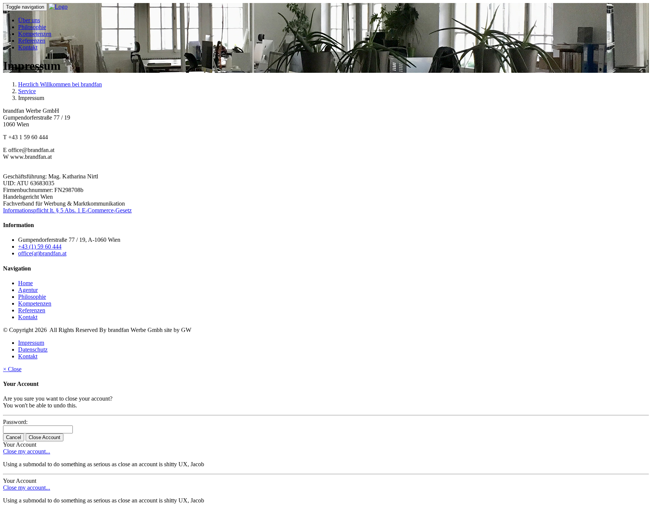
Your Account (19, 444)
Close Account (44, 437)
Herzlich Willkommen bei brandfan (60, 84)
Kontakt (27, 47)
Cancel (13, 437)
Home (25, 283)
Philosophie (32, 27)
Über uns (29, 20)
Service (27, 91)
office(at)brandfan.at (42, 253)
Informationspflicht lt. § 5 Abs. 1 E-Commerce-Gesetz (67, 210)
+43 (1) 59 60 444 (40, 246)
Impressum (31, 342)
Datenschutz (33, 349)
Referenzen (31, 40)
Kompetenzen (34, 34)
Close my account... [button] (26, 451)
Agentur (28, 290)
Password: (15, 422)
